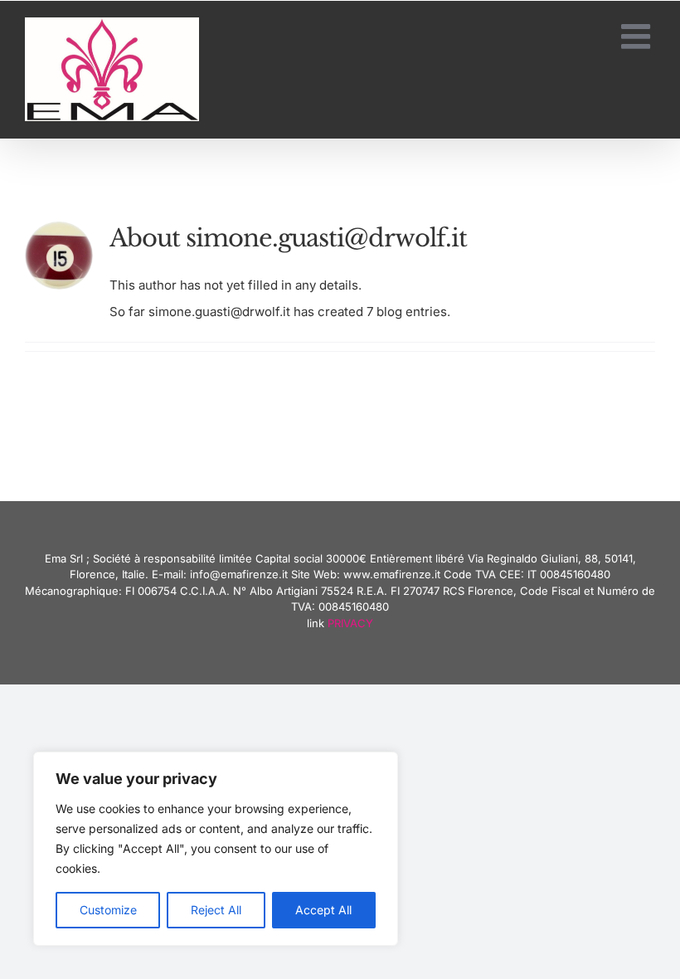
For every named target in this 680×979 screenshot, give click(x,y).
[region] (215, 849)
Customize (108, 910)
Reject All (216, 910)
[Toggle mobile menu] (638, 36)
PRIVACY (350, 623)
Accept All (323, 910)
